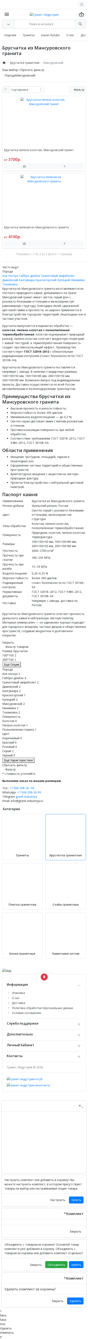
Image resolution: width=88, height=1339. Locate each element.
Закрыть (75, 1231)
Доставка (18, 1003)
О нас (70, 35)
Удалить (75, 1301)
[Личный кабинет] (82, 4)
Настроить (57, 1200)
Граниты (29, 35)
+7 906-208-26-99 (29, 792)
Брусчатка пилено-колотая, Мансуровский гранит (39, 150)
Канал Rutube (50, 35)
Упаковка (18, 993)
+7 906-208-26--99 (21, 788)
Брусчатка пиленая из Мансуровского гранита (36, 227)
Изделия (10, 35)
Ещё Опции (11, 664)
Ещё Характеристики (18, 760)
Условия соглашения (26, 1013)
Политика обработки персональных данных (42, 1008)
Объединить (56, 1265)
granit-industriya (26, 796)
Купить (76, 1200)
